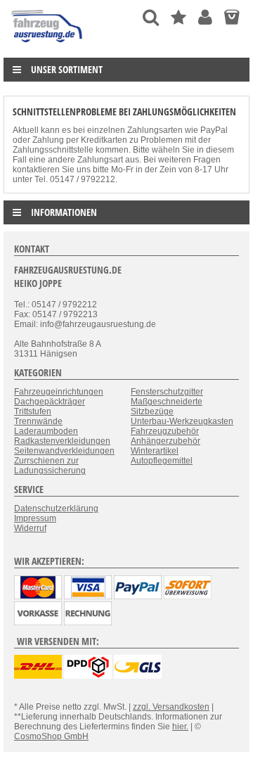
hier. (180, 726)
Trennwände (38, 421)
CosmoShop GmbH (51, 736)
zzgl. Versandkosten (171, 707)
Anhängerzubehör (165, 441)
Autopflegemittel (162, 461)
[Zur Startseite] (47, 46)
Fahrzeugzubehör (165, 431)
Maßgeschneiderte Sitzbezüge (166, 406)
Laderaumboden (46, 431)
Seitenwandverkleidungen (64, 451)
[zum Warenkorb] (231, 17)
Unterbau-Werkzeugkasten (182, 421)
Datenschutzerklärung (56, 508)
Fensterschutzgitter (167, 392)
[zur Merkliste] (178, 17)
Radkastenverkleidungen (62, 441)
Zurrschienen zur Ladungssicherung (50, 465)
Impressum (35, 518)
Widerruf (30, 528)
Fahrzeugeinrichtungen (58, 392)
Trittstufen (32, 411)
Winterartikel (155, 451)
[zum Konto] (205, 17)
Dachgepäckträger (49, 402)
